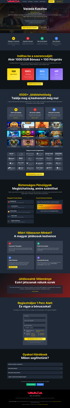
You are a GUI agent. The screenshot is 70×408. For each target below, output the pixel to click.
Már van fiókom (44, 27)
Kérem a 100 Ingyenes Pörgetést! (30, 27)
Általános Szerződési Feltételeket (33, 334)
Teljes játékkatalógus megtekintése (35, 174)
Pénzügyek (36, 1)
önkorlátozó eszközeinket (57, 401)
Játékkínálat (30, 1)
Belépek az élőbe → (35, 117)
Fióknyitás (51, 1)
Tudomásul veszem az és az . (36, 334)
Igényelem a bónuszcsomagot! (35, 83)
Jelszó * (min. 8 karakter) (28, 320)
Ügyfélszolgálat (42, 1)
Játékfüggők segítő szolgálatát (43, 404)
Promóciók (25, 1)
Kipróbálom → (16, 117)
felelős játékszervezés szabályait (40, 331)
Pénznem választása (28, 325)
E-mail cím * (26, 315)
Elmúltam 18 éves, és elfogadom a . (36, 331)
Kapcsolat (41, 384)
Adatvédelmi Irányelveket (42, 334)
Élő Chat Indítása (31, 384)
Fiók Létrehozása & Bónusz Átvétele (35, 338)
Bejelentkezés (59, 1)
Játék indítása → (54, 117)
